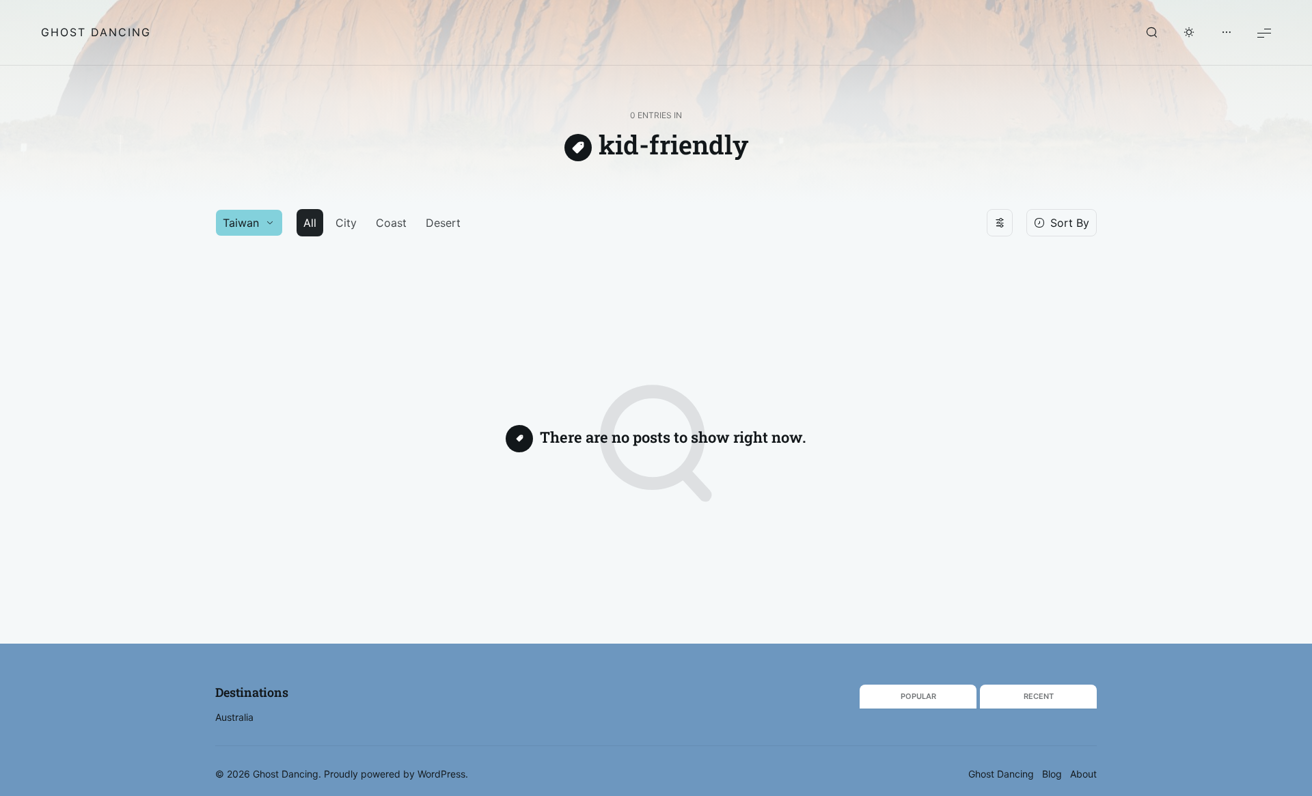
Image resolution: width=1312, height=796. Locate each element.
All (309, 223)
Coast (391, 223)
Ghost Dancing (96, 32)
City (346, 223)
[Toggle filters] (1000, 222)
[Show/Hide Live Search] (1151, 32)
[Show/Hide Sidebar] (1226, 32)
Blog (1052, 774)
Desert (443, 223)
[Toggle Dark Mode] (1189, 32)
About (1083, 774)
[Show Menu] (1264, 32)
